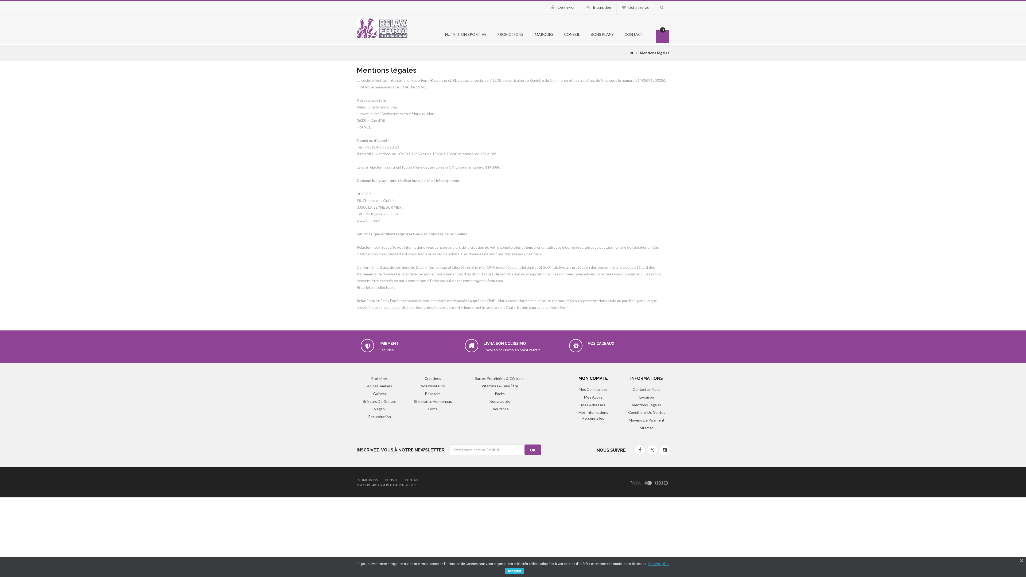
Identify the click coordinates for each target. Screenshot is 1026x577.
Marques (543, 34)
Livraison (646, 397)
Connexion (566, 7)
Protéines (379, 378)
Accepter (514, 571)
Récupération (379, 416)
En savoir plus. (658, 564)
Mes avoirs (593, 397)
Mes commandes (593, 389)
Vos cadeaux (601, 343)
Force (433, 409)
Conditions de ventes (646, 412)
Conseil (572, 34)
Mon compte (593, 378)
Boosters (433, 393)
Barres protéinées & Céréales (499, 378)
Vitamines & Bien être (499, 386)
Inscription (602, 7)
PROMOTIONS (510, 34)
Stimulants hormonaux (433, 401)
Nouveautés (499, 401)
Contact (633, 34)
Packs (500, 393)
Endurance (500, 409)
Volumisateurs (433, 386)
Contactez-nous (646, 389)
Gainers (379, 393)
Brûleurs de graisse (379, 401)
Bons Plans (602, 34)
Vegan (379, 409)
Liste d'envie (638, 7)
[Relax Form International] (382, 27)
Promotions (367, 480)
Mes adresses (593, 405)
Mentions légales (647, 405)
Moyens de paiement (646, 420)
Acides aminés (379, 386)
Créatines (433, 378)
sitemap (647, 428)
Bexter (410, 485)
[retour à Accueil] (631, 53)
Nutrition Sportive (465, 34)
